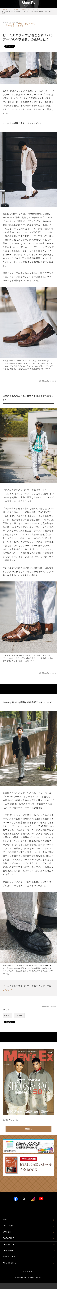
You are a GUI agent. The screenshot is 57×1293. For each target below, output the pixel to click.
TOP (5, 1220)
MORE (28, 1129)
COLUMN (8, 1251)
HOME (4, 10)
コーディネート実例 (14, 24)
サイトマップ (28, 1271)
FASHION (14, 10)
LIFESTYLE (9, 1244)
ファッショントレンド (29, 10)
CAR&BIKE (8, 1238)
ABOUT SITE (9, 1263)
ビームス (7, 1015)
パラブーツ (19, 1015)
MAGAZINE (9, 1257)
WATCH (7, 1232)
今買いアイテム (29, 24)
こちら (6, 989)
